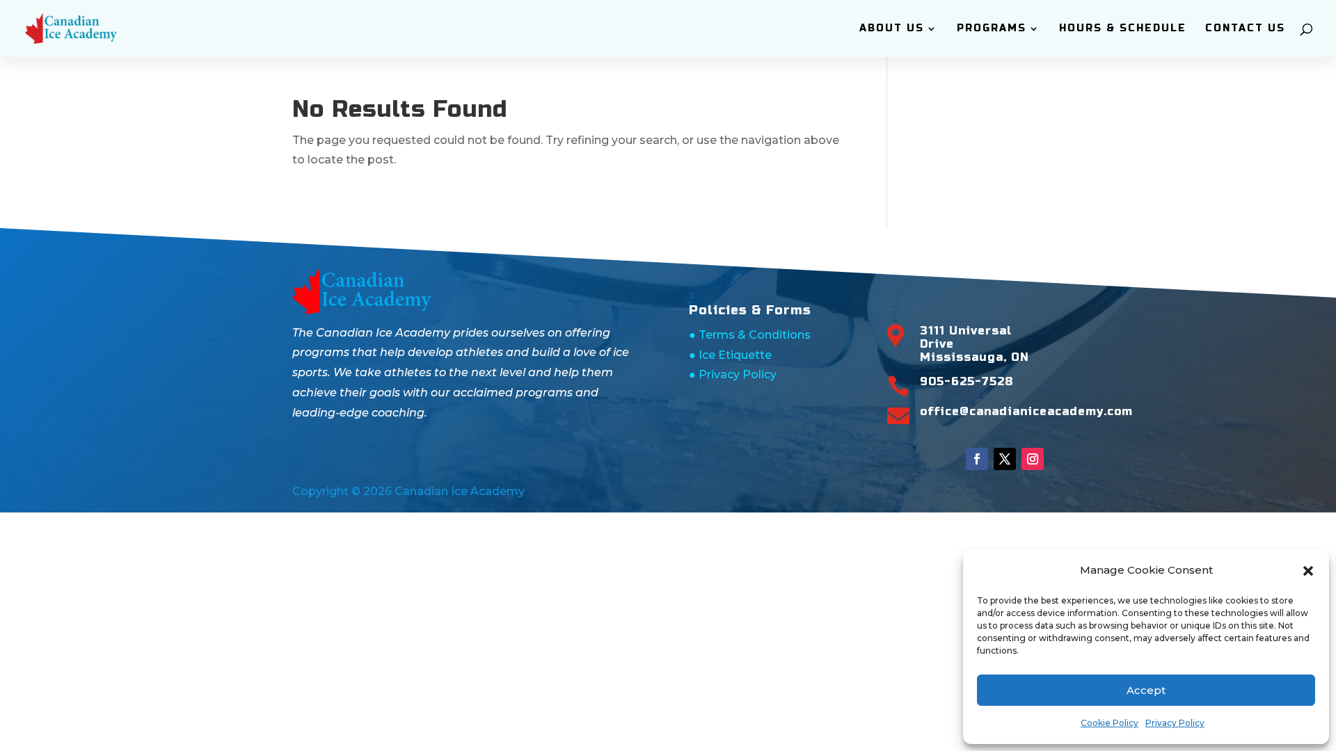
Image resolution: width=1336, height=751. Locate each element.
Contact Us (1245, 29)
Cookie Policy (1109, 723)
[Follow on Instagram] (1032, 459)
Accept (1146, 690)
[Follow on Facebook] (977, 459)
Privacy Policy (1174, 723)
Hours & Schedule (1122, 29)
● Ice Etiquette (730, 355)
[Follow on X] (1005, 459)
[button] (1308, 571)
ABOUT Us (891, 29)
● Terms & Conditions (750, 334)
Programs (991, 29)
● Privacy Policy (733, 374)
